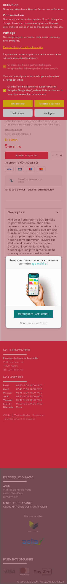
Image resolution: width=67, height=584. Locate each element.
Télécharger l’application (33, 314)
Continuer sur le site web (33, 323)
